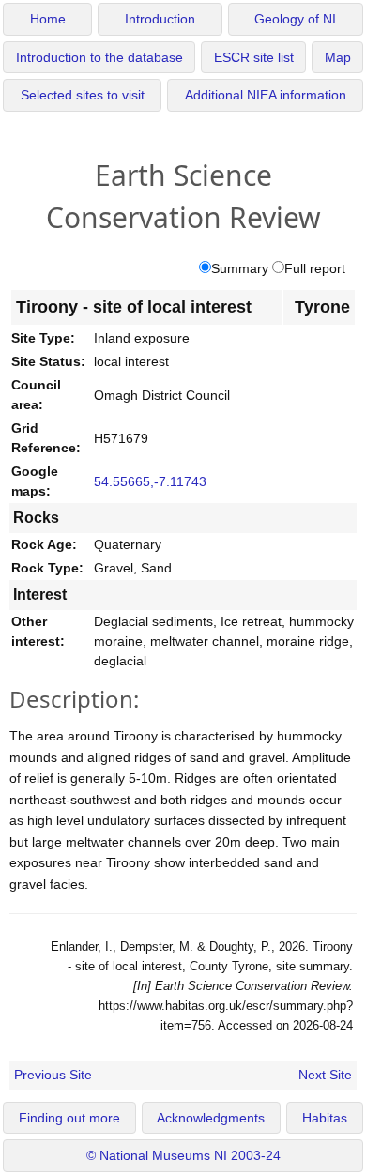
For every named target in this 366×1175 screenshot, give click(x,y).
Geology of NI (295, 19)
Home (48, 19)
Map (338, 58)
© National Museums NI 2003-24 (183, 1156)
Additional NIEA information (265, 95)
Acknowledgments (211, 1118)
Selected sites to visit (83, 95)
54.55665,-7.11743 (150, 481)
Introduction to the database (99, 58)
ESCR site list (254, 58)
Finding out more (69, 1118)
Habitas (324, 1118)
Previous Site (53, 1074)
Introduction (160, 19)
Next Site (325, 1074)
